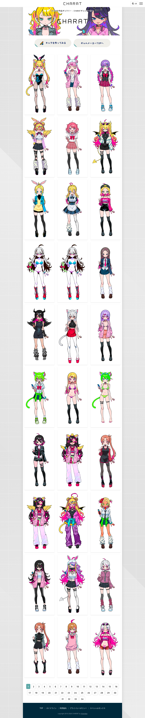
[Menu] (141, 3)
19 (43, 692)
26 (89, 692)
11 (84, 686)
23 (69, 692)
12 (90, 686)
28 (102, 692)
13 (97, 686)
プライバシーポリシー (78, 708)
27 (95, 692)
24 (75, 692)
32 (69, 699)
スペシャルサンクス (97, 708)
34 (82, 699)
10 (78, 686)
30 (115, 692)
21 (56, 692)
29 (108, 692)
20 (49, 692)
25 (82, 692)
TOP (41, 708)
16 (116, 686)
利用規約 (63, 708)
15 (110, 686)
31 (63, 699)
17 (30, 692)
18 (36, 692)
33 (75, 699)
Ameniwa (84, 713)
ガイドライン (51, 708)
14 (103, 686)
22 (62, 692)
